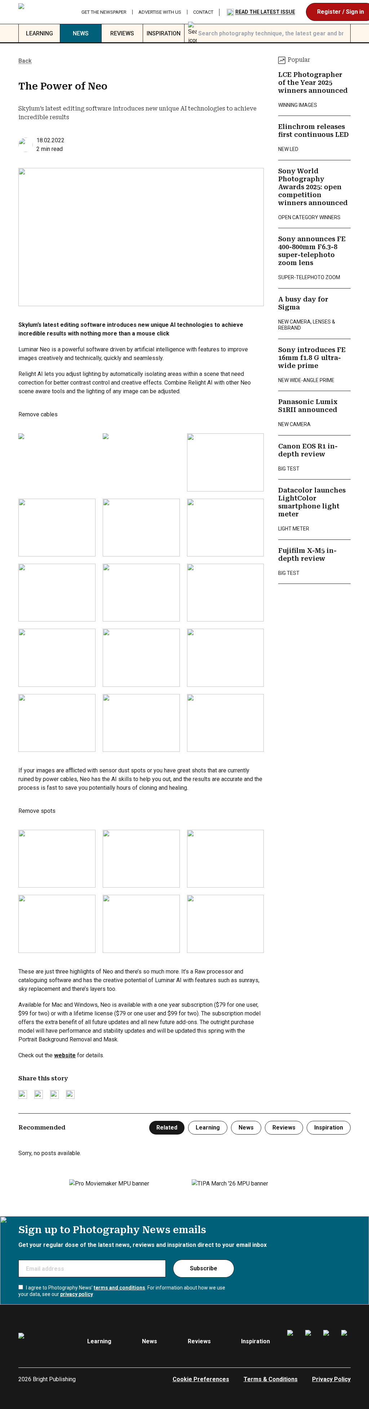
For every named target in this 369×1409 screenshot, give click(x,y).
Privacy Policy (331, 1379)
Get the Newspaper (103, 12)
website (65, 1055)
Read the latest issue (265, 12)
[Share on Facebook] (38, 1094)
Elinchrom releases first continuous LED (313, 130)
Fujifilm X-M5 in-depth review (307, 554)
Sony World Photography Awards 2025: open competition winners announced (313, 187)
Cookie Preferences (201, 1379)
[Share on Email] (54, 1094)
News (81, 33)
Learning (39, 33)
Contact (203, 12)
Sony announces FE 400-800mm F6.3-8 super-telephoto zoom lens (312, 250)
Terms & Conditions (271, 1379)
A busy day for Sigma (303, 303)
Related (166, 1127)
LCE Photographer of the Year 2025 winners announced (313, 82)
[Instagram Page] (310, 1341)
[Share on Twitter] (22, 1094)
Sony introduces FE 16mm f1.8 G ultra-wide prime (312, 357)
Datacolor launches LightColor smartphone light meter (312, 502)
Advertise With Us (159, 12)
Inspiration (164, 33)
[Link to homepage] (44, 12)
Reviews (122, 33)
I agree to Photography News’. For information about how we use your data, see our (121, 1291)
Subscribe (203, 1268)
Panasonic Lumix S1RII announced (308, 405)
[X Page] (328, 1341)
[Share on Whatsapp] (70, 1094)
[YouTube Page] (346, 1341)
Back (25, 60)
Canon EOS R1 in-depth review (308, 450)
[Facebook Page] (292, 1341)
